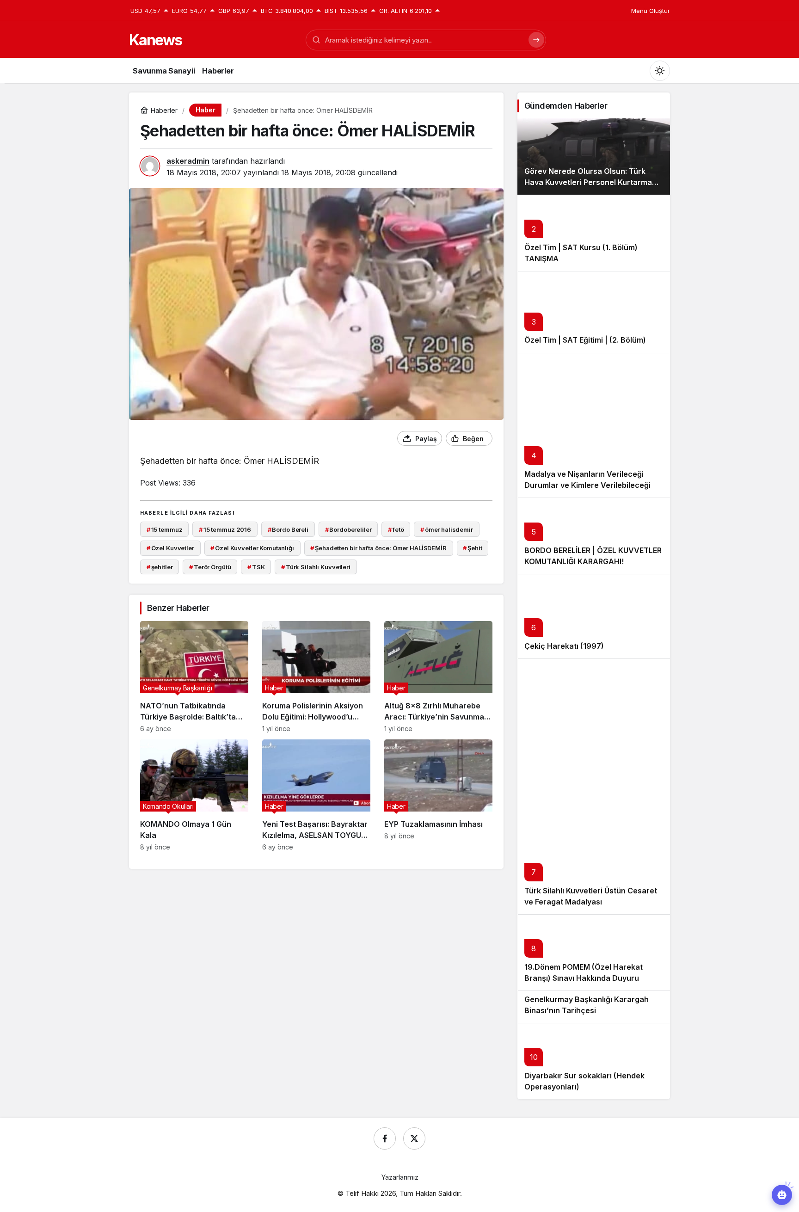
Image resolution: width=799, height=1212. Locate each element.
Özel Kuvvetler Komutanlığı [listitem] (252, 548)
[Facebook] (385, 1138)
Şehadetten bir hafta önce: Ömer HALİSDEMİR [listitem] (378, 548)
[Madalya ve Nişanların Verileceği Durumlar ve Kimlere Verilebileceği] (593, 425)
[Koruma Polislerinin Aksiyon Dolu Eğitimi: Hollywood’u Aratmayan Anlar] (316, 676)
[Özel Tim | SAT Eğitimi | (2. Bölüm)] (593, 312)
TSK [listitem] (255, 567)
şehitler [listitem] (160, 567)
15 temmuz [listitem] (165, 529)
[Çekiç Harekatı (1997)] (593, 616)
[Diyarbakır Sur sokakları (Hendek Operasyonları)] (593, 1061)
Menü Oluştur (650, 10)
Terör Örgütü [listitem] (210, 567)
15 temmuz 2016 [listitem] (225, 529)
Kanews (155, 40)
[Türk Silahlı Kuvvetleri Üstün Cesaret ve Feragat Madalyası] (593, 786)
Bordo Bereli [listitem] (288, 529)
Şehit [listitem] (472, 548)
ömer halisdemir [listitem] (446, 529)
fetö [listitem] (396, 529)
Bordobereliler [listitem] (348, 529)
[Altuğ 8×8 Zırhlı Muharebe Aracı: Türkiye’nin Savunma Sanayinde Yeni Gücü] (438, 676)
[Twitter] (414, 1138)
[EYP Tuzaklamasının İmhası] (438, 795)
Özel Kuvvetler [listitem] (170, 548)
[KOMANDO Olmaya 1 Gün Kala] (194, 795)
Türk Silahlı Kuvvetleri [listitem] (315, 567)
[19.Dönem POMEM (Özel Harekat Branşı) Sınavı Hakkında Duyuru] (593, 952)
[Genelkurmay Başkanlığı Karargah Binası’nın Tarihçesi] (593, 1006)
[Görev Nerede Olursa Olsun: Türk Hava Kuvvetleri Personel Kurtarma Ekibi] (593, 156)
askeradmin (187, 161)
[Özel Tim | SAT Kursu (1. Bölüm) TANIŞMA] (593, 233)
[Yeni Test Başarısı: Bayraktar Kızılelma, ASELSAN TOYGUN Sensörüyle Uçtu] (316, 795)
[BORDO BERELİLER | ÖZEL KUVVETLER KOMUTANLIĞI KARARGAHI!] (593, 536)
